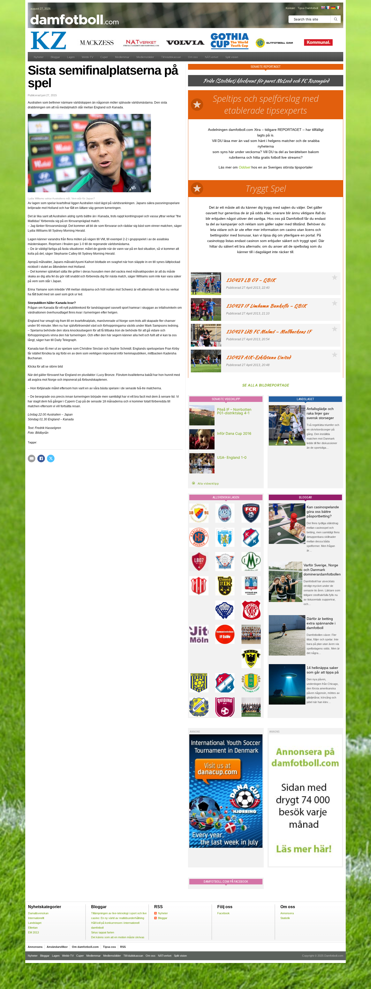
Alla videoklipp (208, 483)
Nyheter (39, 57)
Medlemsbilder (145, 57)
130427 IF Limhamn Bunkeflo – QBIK (266, 305)
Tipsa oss (109, 946)
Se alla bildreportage (265, 385)
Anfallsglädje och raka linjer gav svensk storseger (320, 413)
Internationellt (36, 918)
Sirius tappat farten (102, 932)
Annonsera (287, 913)
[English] (323, 8)
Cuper (104, 57)
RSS (123, 946)
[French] (328, 8)
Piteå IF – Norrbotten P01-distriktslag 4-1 (234, 411)
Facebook (223, 913)
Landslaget (34, 922)
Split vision (231, 57)
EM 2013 (33, 932)
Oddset (244, 167)
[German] (333, 8)
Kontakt (290, 8)
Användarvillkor (57, 946)
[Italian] (338, 8)
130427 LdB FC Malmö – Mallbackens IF (268, 331)
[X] (51, 458)
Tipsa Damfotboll (308, 8)
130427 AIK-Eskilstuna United (258, 357)
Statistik (285, 918)
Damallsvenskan (38, 913)
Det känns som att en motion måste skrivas (117, 937)
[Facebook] (41, 458)
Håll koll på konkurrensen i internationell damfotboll (115, 925)
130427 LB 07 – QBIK (250, 280)
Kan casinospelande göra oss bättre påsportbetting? (323, 511)
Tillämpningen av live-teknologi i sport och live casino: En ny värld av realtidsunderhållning (119, 916)
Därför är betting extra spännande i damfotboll (321, 623)
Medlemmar (122, 57)
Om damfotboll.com (85, 946)
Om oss (193, 57)
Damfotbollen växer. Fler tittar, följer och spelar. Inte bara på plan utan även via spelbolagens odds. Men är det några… (323, 644)
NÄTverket (211, 57)
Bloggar (55, 57)
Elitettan (33, 927)
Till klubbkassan (171, 57)
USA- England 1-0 (232, 457)
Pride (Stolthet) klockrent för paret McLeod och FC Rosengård (266, 80)
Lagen (71, 57)
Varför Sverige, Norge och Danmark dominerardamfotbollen (322, 569)
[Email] (31, 458)
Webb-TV (87, 57)
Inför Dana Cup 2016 (234, 433)
